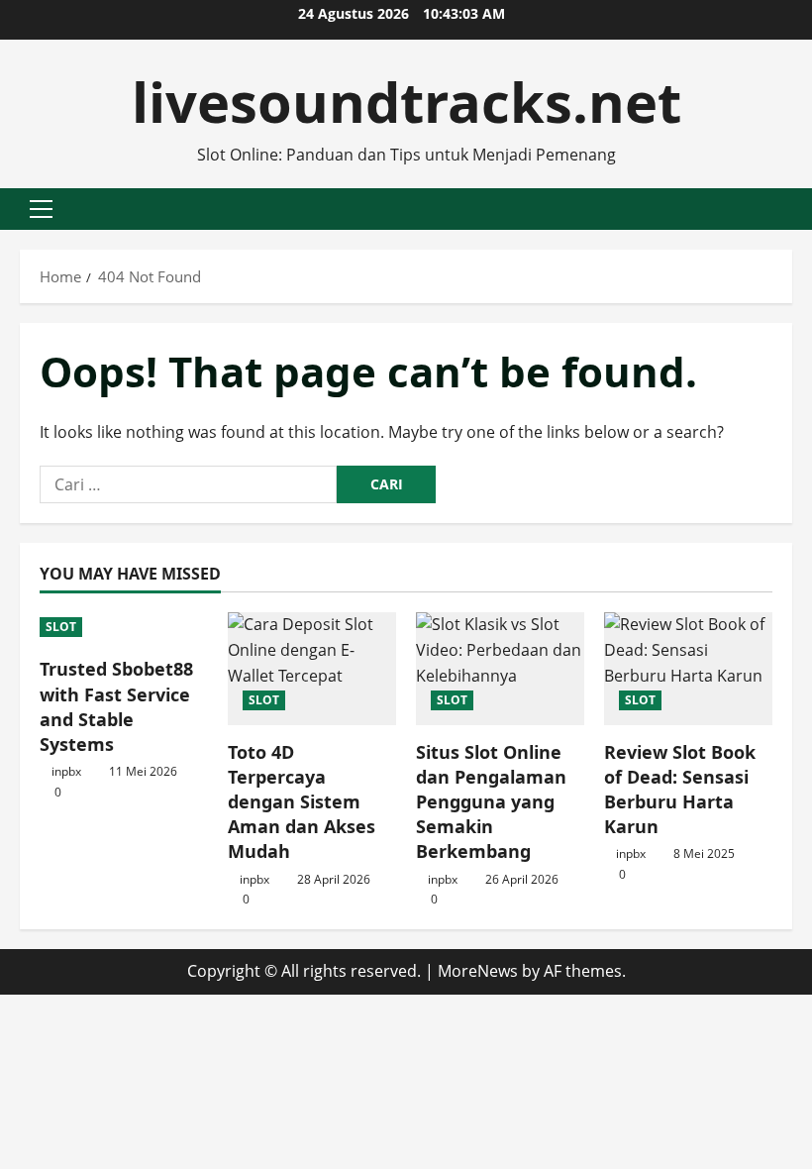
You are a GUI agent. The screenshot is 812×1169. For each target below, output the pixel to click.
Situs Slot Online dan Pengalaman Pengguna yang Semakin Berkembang (491, 802)
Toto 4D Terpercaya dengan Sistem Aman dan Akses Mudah (301, 802)
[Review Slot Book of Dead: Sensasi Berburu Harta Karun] (688, 668)
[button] (41, 209)
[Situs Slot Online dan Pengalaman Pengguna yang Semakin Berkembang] (500, 668)
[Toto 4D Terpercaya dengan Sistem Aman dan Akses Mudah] (312, 668)
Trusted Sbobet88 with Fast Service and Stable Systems (116, 706)
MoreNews (478, 971)
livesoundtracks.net (406, 101)
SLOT (61, 626)
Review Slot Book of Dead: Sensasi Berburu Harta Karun (680, 789)
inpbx (66, 771)
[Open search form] (786, 208)
